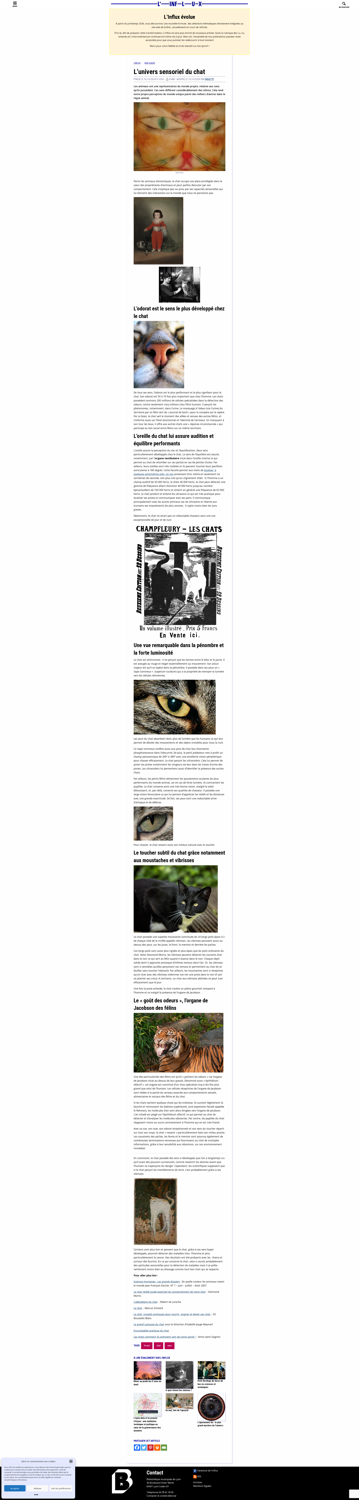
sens (169, 1345)
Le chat (138, 1308)
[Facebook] (137, 1447)
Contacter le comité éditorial (161, 1495)
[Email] (164, 1447)
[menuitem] (139, 63)
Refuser (38, 1488)
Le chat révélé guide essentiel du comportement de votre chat (170, 1291)
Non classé (150, 63)
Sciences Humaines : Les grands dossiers (157, 1281)
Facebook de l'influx (207, 1470)
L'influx (137, 63)
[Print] (157, 1447)
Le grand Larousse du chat (149, 1324)
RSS (199, 1476)
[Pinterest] (150, 1447)
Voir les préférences (61, 1488)
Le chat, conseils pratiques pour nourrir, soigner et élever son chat (172, 1314)
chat (159, 1345)
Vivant (147, 1345)
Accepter (15, 1488)
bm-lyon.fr (202, 46)
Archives (197, 1482)
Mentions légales (202, 1486)
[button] (71, 1461)
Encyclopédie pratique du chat (151, 1330)
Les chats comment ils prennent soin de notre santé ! (164, 1336)
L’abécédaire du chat (145, 1302)
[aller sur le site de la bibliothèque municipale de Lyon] (122, 1481)
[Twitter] (144, 1447)
